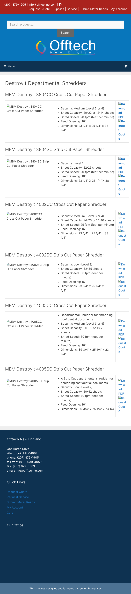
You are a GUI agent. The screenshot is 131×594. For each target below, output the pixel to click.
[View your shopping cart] (126, 66)
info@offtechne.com (42, 4)
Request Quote (17, 492)
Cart (10, 512)
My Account (119, 9)
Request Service (18, 497)
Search (65, 32)
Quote (45, 9)
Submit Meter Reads (94, 9)
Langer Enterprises (89, 588)
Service (72, 9)
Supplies (58, 9)
